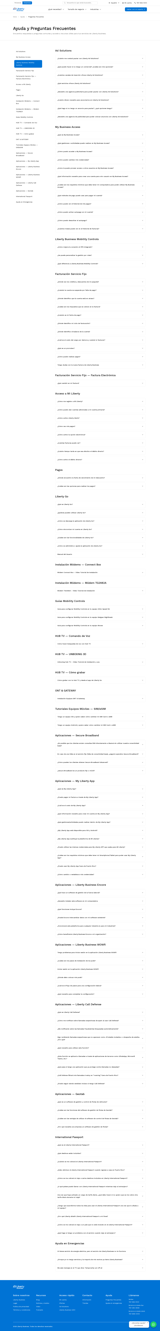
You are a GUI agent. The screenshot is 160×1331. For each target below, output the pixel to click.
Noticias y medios (42, 1303)
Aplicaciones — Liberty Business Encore (28, 168)
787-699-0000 (134, 1314)
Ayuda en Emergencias (24, 202)
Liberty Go (20, 95)
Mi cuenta (63, 1300)
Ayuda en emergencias (114, 1303)
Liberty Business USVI (67, 1310)
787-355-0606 (134, 1308)
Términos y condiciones (21, 1310)
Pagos (18, 90)
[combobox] (81, 3)
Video (38, 1306)
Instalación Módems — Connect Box (28, 102)
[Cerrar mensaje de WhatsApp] (147, 1322)
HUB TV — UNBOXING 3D (25, 128)
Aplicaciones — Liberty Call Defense (26, 184)
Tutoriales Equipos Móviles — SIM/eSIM (27, 146)
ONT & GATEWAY (22, 139)
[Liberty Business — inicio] (18, 1287)
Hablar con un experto (135, 9)
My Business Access (23, 57)
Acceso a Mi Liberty (23, 84)
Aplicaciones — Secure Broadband (24, 154)
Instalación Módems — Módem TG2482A (27, 110)
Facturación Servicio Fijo (25, 70)
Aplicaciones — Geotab (24, 191)
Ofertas (62, 1303)
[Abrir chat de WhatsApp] (153, 1324)
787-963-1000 (134, 1302)
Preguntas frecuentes (113, 1300)
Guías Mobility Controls (24, 117)
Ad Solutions (20, 51)
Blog (38, 1300)
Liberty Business (19, 1300)
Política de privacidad (21, 1306)
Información (86, 1300)
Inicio (15, 17)
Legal (15, 1303)
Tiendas (85, 1303)
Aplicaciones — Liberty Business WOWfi (28, 176)
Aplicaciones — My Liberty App (27, 161)
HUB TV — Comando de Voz (26, 122)
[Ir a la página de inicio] (18, 9)
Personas (18, 3)
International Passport (24, 196)
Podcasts (39, 1310)
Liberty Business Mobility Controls (25, 64)
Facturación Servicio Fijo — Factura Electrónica (26, 77)
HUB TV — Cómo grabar (25, 134)
